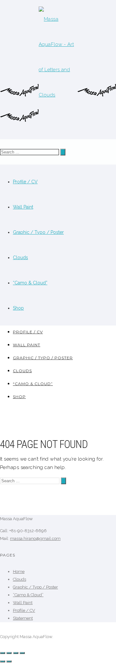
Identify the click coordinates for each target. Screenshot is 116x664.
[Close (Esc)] (2, 653)
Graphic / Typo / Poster (38, 232)
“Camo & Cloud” (30, 282)
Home (18, 571)
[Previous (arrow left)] (2, 661)
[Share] (9, 653)
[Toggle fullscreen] (15, 653)
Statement (23, 618)
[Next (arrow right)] (9, 661)
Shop (18, 308)
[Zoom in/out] (22, 653)
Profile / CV (25, 181)
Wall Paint (23, 207)
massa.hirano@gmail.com (35, 538)
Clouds (20, 257)
